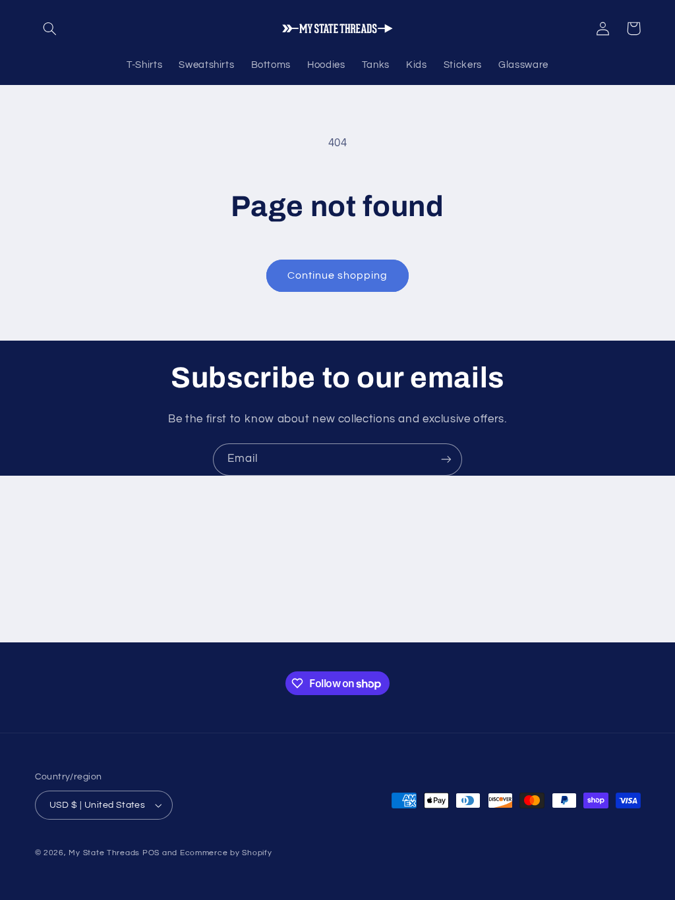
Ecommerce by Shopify (226, 853)
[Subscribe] (446, 459)
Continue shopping (337, 275)
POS (151, 853)
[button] (50, 28)
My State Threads (104, 853)
